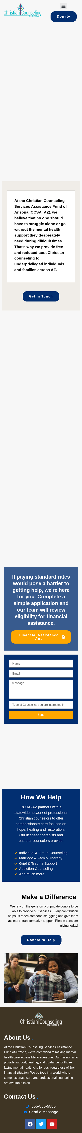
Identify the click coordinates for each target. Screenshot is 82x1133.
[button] (63, 6)
